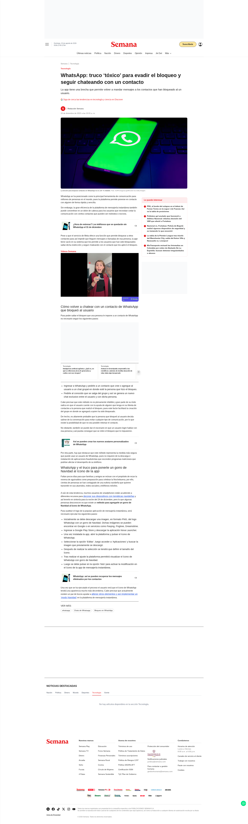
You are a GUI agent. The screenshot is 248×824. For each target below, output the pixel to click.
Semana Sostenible (106, 774)
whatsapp (66, 610)
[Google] (48, 809)
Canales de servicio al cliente (190, 756)
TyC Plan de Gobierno (127, 774)
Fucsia (81, 769)
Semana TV (83, 751)
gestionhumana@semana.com (160, 771)
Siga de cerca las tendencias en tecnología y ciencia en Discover (93, 99)
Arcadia (82, 760)
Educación (102, 746)
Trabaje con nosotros (186, 761)
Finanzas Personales (106, 756)
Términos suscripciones (128, 756)
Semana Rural (104, 760)
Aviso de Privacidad (56, 815)
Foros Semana (104, 751)
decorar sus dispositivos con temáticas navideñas (108, 496)
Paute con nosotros (186, 765)
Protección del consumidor (158, 746)
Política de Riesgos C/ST (128, 760)
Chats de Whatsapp (82, 610)
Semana (64, 64)
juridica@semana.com (157, 762)
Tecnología (74, 64)
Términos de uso (125, 746)
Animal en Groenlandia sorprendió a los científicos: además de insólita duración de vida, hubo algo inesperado (116, 371)
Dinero (81, 756)
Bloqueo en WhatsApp (103, 610)
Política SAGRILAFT (126, 765)
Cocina (101, 765)
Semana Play (84, 746)
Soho (81, 765)
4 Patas (82, 774)
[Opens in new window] (53, 809)
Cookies (181, 770)
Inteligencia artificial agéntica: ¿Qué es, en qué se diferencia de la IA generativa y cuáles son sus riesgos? (78, 371)
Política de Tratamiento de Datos (131, 751)
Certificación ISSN (125, 769)
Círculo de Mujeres (106, 769)
